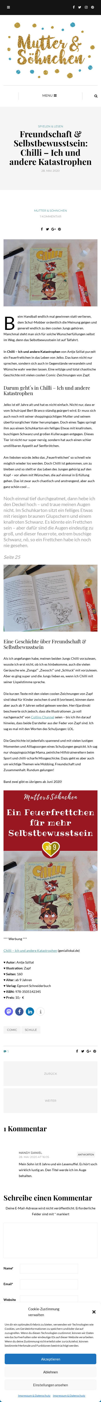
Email (8, 1284)
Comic (12, 1030)
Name (8, 1268)
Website (10, 1300)
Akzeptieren (50, 1359)
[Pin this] (59, 229)
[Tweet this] (47, 229)
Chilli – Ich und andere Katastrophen (30, 950)
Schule (31, 1030)
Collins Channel (42, 717)
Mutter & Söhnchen (50, 210)
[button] (94, 1312)
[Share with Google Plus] (53, 229)
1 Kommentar (50, 216)
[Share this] (42, 229)
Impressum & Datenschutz (34, 1395)
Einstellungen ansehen (50, 1385)
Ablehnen (50, 1372)
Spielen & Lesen (50, 126)
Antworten (86, 1154)
